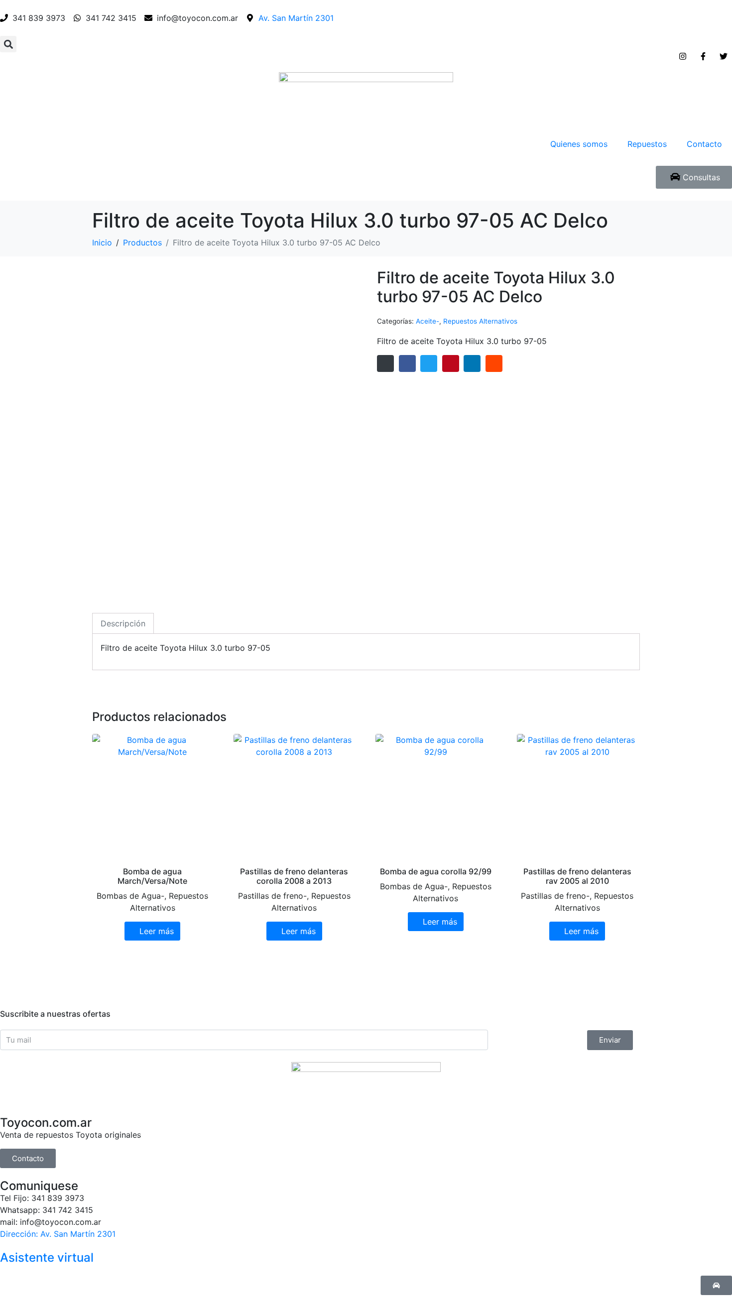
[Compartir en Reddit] (494, 363)
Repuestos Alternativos (480, 321)
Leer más (156, 931)
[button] (8, 44)
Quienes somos (579, 144)
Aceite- (427, 321)
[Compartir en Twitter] (428, 363)
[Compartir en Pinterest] (450, 363)
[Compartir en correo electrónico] (385, 363)
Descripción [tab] (123, 623)
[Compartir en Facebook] (407, 363)
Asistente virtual (47, 1257)
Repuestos (647, 144)
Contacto (704, 144)
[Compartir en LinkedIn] (472, 363)
